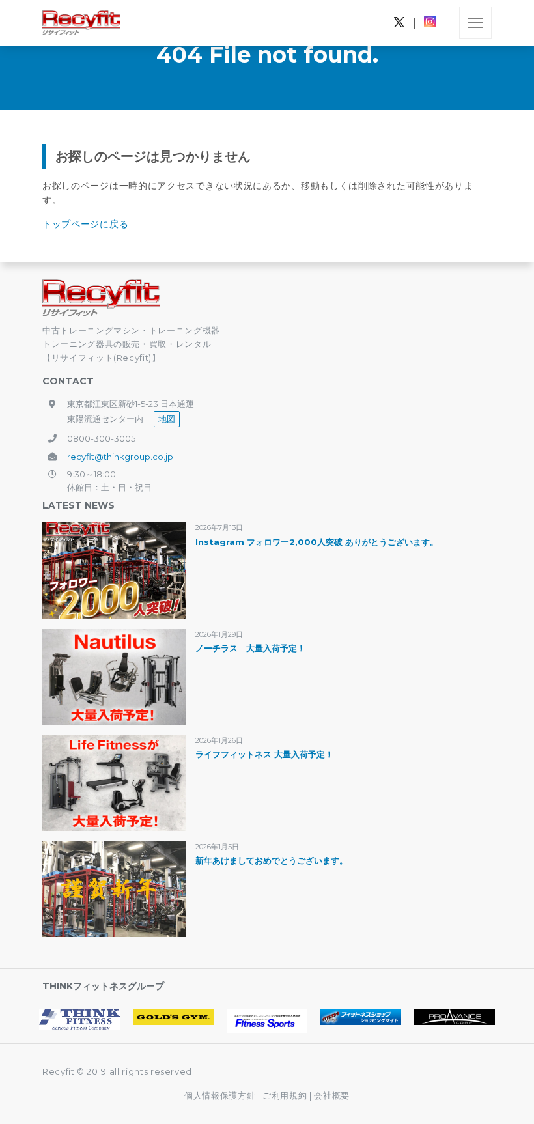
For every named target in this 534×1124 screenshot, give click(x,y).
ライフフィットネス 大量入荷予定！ (264, 754)
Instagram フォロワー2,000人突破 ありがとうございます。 (316, 542)
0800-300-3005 (101, 438)
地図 (166, 419)
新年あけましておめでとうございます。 (271, 860)
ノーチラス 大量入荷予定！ (250, 648)
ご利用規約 (285, 1095)
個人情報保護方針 (219, 1095)
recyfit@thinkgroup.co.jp (120, 456)
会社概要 (332, 1095)
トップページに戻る (85, 224)
